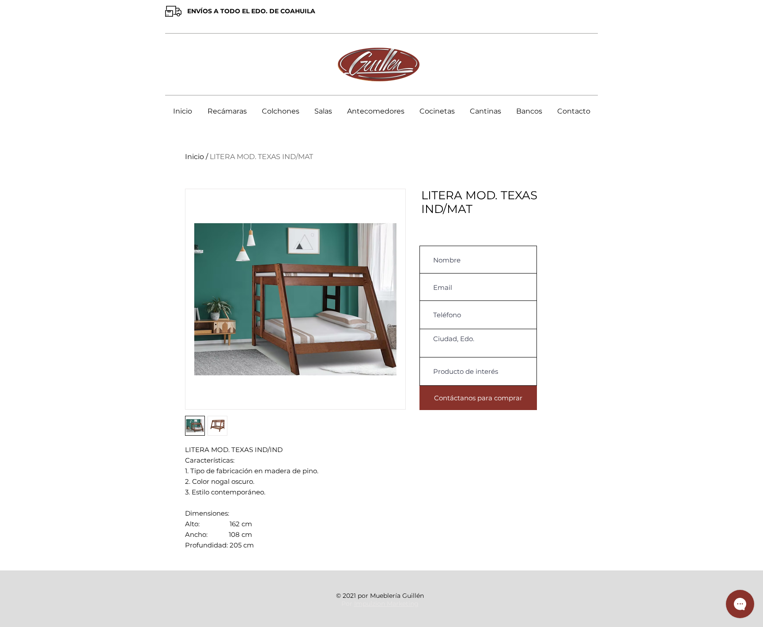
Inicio (194, 156)
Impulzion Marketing (386, 604)
